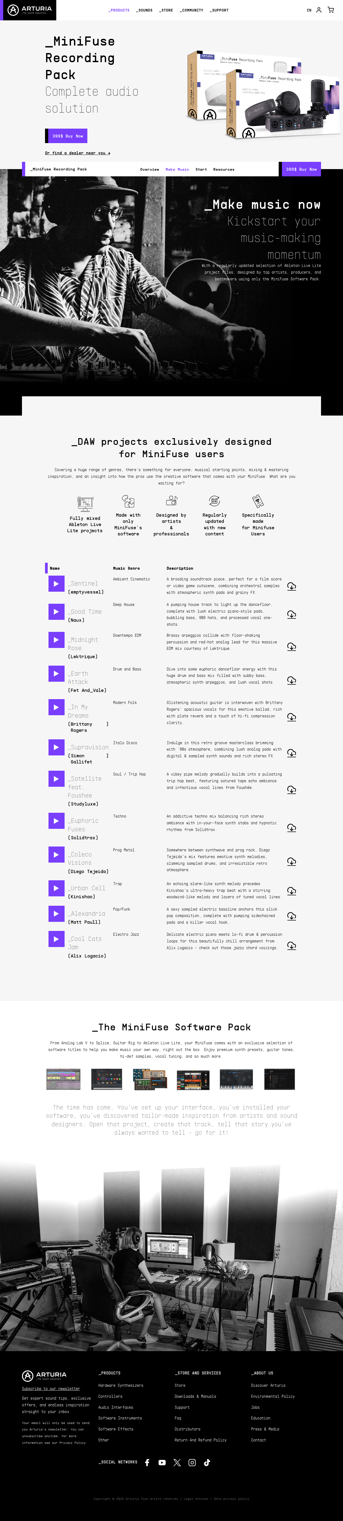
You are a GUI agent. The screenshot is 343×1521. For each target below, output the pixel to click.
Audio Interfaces (115, 1407)
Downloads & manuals (195, 1396)
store (180, 1385)
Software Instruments (120, 1417)
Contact (258, 1439)
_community (191, 10)
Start (201, 169)
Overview (149, 169)
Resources (223, 169)
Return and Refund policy (201, 1439)
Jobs (255, 1407)
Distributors (187, 1428)
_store (166, 10)
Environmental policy (273, 1396)
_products (118, 10)
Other (103, 1439)
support (182, 1407)
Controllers (110, 1396)
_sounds (144, 10)
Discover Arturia (268, 1385)
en (309, 10)
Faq (178, 1417)
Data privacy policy (231, 1499)
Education (260, 1417)
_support (219, 10)
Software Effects (115, 1428)
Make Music (177, 169)
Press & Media (265, 1428)
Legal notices (196, 1499)
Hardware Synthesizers (120, 1385)
